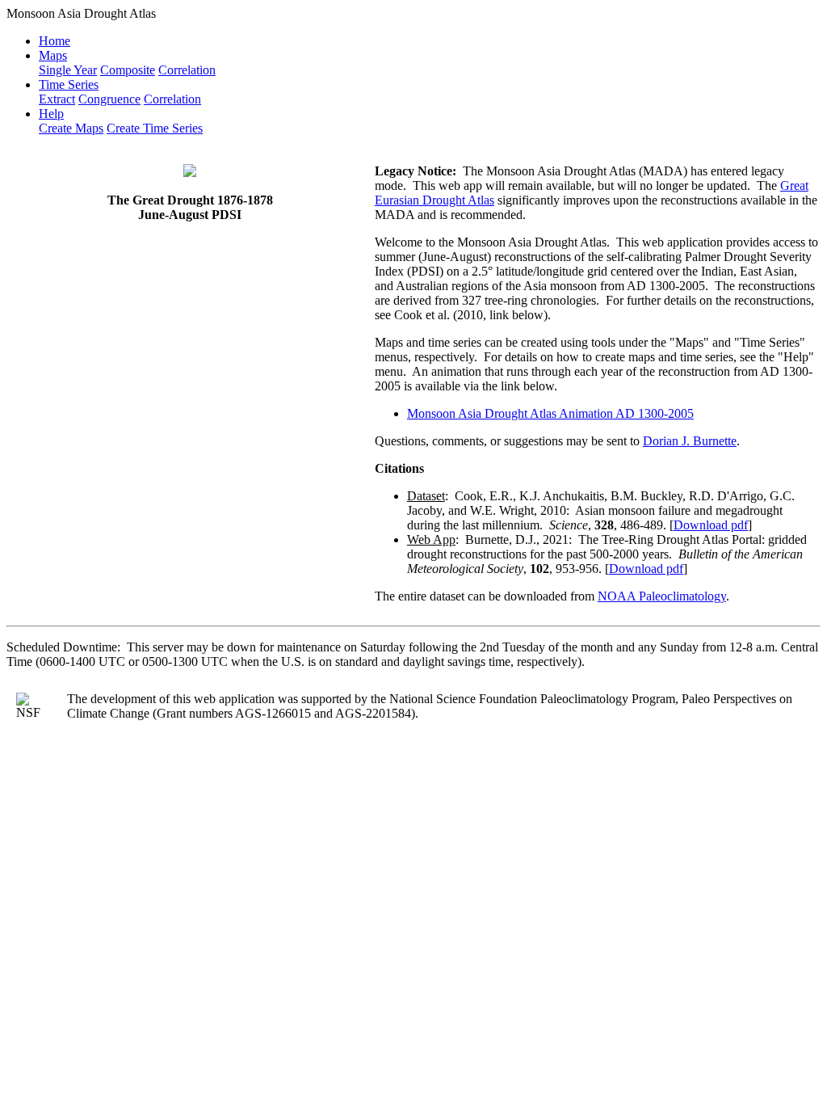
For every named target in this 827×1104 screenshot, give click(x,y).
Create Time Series (155, 128)
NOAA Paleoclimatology (662, 596)
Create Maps (71, 128)
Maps (53, 55)
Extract (57, 99)
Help (51, 113)
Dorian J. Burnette (690, 441)
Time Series (69, 84)
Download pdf (711, 525)
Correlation (187, 70)
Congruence (109, 99)
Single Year (68, 70)
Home (54, 41)
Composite (127, 70)
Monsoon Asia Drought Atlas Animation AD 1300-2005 (550, 413)
